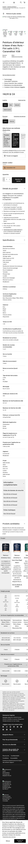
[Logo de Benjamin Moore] (14, 2)
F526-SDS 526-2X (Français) (10, 504)
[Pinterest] (17, 727)
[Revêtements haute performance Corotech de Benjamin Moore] (10, 772)
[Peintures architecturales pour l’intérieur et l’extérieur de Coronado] (10, 797)
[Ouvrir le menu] (3, 2)
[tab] (5, 33)
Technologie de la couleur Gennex (13, 229)
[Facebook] (3, 727)
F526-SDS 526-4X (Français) (10, 501)
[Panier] (24, 2)
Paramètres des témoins (9, 837)
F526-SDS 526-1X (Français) (10, 494)
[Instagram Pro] (10, 727)
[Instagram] (6, 727)
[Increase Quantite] (9, 179)
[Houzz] (3, 730)
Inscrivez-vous (6, 717)
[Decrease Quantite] (4, 179)
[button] (21, 2)
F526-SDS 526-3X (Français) (10, 497)
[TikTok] (10, 730)
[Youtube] (14, 727)
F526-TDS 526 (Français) (9, 513)
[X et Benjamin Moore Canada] (21, 727)
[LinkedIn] (6, 730)
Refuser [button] (8, 841)
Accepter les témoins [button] (20, 841)
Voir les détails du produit (9, 75)
